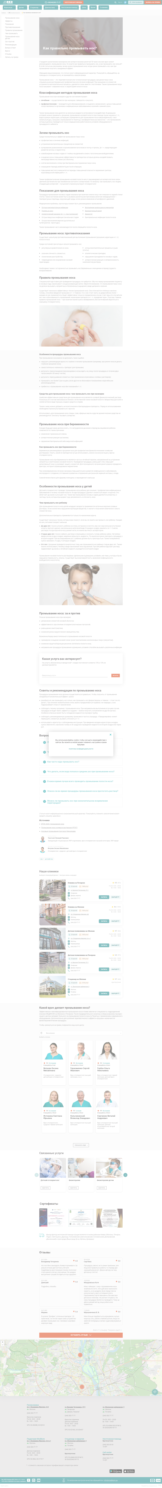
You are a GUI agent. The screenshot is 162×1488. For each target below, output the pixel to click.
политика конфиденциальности (81, 749)
